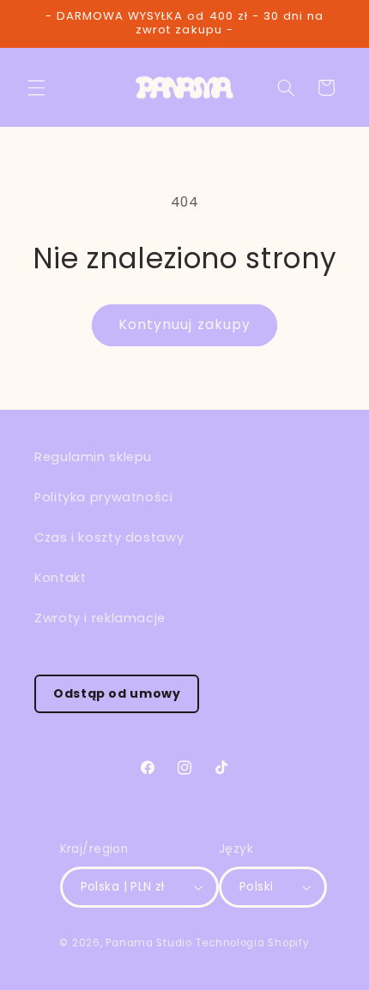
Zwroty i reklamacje (100, 618)
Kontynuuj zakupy (184, 324)
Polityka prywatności (103, 497)
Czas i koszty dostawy (109, 537)
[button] (36, 87)
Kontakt (60, 577)
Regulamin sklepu (93, 456)
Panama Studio (149, 943)
